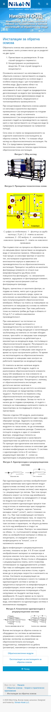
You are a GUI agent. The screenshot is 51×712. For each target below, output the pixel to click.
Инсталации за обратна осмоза (21, 40)
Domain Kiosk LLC (22, 702)
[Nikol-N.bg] (19, 4)
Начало (20, 684)
